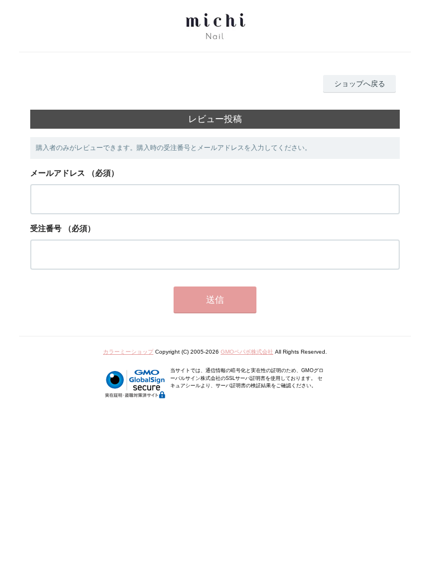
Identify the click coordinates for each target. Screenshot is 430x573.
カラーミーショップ (128, 352)
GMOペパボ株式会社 (247, 352)
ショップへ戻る (359, 83)
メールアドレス (57, 172)
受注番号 (46, 228)
